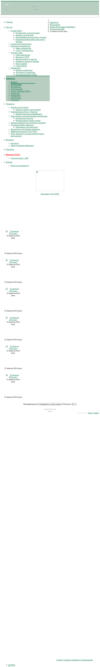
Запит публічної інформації (22, 146)
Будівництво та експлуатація (28, 33)
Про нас (9, 27)
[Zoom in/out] (52, 409)
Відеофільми (16, 87)
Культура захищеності (20, 166)
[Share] (48, 409)
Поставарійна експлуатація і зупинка (31, 37)
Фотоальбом (16, 85)
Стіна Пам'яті (21, 66)
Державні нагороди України (27, 61)
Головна (9, 22)
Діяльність (10, 104)
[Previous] (49, 411)
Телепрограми (17, 89)
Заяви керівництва (23, 48)
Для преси (15, 100)
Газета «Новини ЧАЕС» (21, 91)
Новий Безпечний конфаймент (62, 27)
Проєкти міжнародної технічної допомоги (28, 123)
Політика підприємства (20, 46)
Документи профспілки (25, 72)
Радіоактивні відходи (24, 118)
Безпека (9, 162)
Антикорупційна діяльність (22, 125)
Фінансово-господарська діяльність (25, 129)
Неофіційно (15, 96)
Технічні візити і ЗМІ (19, 158)
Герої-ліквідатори (23, 55)
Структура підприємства (21, 44)
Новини (14, 82)
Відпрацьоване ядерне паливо (28, 121)
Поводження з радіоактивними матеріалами (29, 116)
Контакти (10, 140)
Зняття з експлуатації (19, 107)
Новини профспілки (24, 70)
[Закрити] (45, 409)
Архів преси (16, 98)
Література (15, 93)
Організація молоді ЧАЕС (26, 75)
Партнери (10, 149)
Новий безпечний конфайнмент (29, 114)
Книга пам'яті (21, 64)
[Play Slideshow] (55, 409)
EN (7, 4)
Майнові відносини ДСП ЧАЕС (24, 131)
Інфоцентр (10, 78)
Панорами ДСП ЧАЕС (50, 194)
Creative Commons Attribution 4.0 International (74, 660)
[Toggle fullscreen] (50, 409)
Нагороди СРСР (22, 57)
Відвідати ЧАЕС (13, 155)
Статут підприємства (24, 50)
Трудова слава (16, 53)
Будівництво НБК (57, 29)
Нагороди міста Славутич (26, 59)
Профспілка (16, 68)
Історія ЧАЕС (16, 31)
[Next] (51, 411)
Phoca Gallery (93, 413)
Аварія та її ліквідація (25, 35)
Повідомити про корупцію (27, 127)
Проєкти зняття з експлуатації (28, 110)
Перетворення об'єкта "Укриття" (24, 112)
